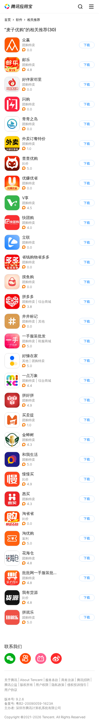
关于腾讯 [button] (10, 680)
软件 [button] (19, 20)
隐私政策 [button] (58, 685)
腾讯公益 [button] (10, 685)
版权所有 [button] (26, 685)
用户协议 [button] (10, 690)
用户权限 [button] (42, 685)
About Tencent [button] (31, 680)
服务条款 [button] (51, 680)
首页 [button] (7, 20)
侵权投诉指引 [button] (77, 685)
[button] (18, 6)
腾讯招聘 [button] (83, 680)
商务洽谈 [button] (67, 680)
